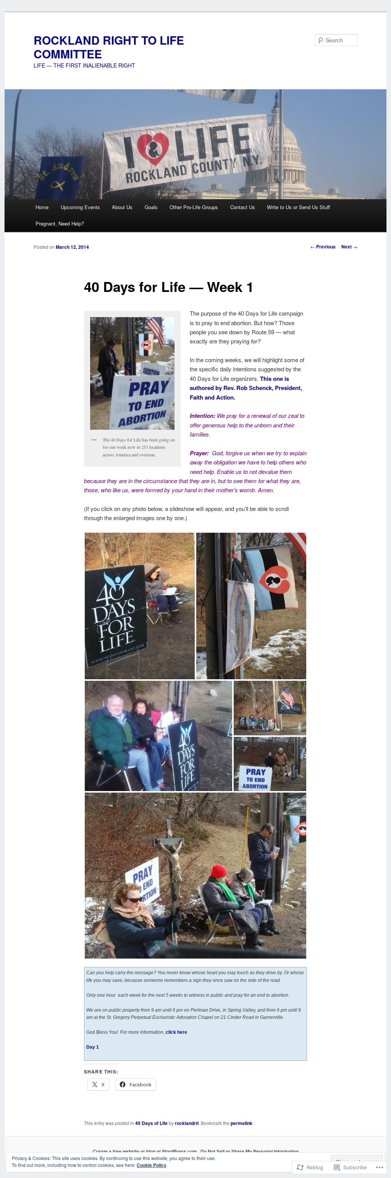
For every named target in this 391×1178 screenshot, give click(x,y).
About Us (122, 207)
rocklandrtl (187, 1123)
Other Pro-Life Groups (194, 207)
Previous (323, 246)
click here (176, 1032)
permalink (241, 1123)
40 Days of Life (151, 1123)
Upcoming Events (80, 207)
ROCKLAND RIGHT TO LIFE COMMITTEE (109, 47)
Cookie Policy (151, 1165)
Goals (151, 207)
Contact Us (242, 207)
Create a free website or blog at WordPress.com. (145, 1151)
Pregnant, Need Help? (60, 223)
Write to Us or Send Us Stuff (298, 207)
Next (349, 246)
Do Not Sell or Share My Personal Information (249, 1151)
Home (42, 207)
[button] (140, 606)
